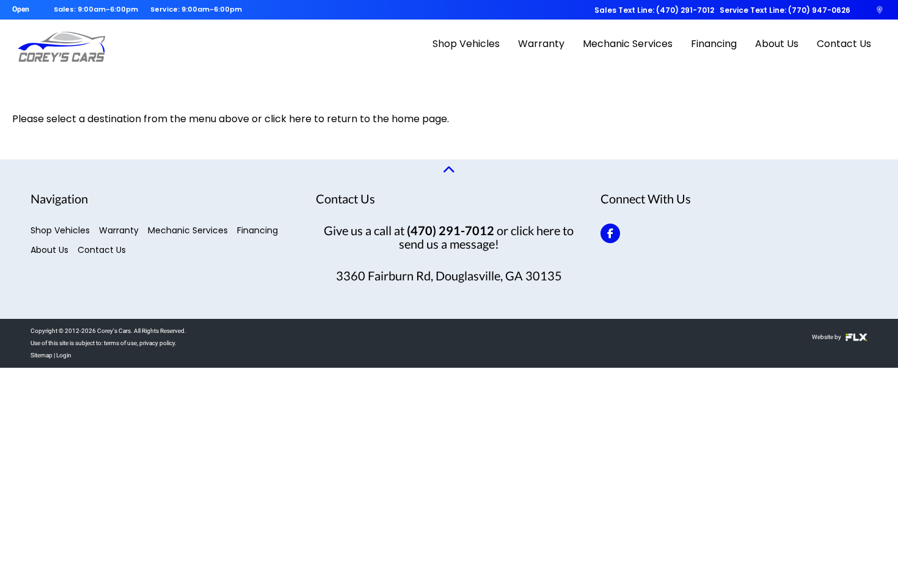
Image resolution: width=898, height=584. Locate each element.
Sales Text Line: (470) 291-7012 (654, 10)
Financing (714, 44)
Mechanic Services (628, 44)
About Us (776, 44)
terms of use (120, 343)
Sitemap (42, 355)
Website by (827, 337)
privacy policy (157, 343)
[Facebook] (610, 233)
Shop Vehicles (466, 44)
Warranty (541, 44)
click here (288, 119)
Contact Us (844, 44)
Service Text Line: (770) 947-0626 (785, 10)
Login (63, 355)
